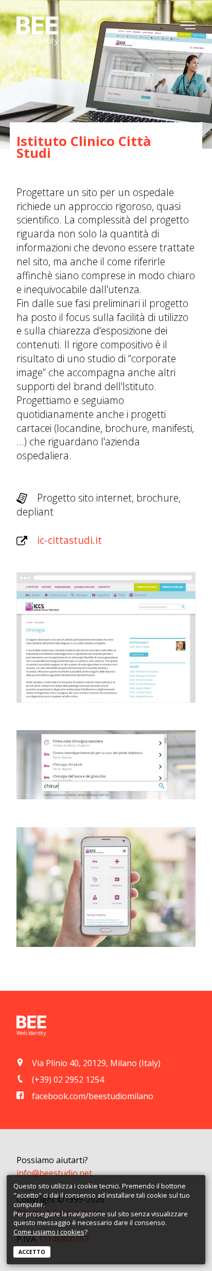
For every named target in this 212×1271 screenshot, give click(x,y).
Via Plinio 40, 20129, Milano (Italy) (96, 1063)
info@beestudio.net (54, 1173)
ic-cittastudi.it (69, 540)
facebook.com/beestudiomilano (92, 1096)
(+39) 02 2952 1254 (68, 1079)
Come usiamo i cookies (48, 1231)
